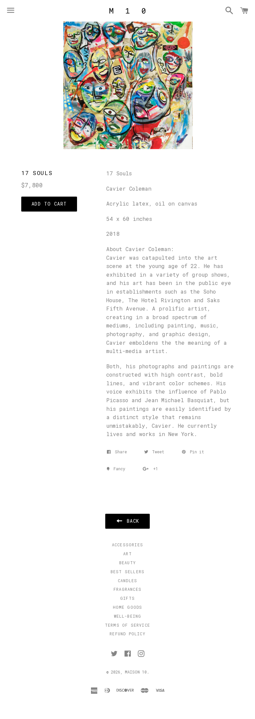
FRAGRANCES (127, 589)
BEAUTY (127, 562)
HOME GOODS (127, 607)
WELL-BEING (127, 616)
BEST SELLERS (127, 571)
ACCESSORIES (127, 544)
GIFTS (127, 598)
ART (127, 553)
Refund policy (127, 633)
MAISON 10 (136, 671)
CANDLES (127, 580)
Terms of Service (127, 625)
